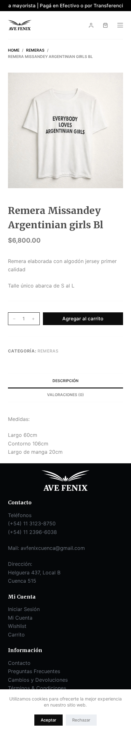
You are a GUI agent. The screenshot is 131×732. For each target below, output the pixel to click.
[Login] (91, 25)
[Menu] (120, 25)
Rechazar (81, 719)
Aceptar (48, 719)
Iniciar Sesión (24, 609)
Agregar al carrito (82, 319)
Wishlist (17, 626)
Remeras (48, 350)
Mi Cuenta (20, 618)
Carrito (16, 634)
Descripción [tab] (65, 380)
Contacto (19, 663)
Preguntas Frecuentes (34, 671)
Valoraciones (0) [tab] (65, 394)
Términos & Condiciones (37, 688)
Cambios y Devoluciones (38, 680)
